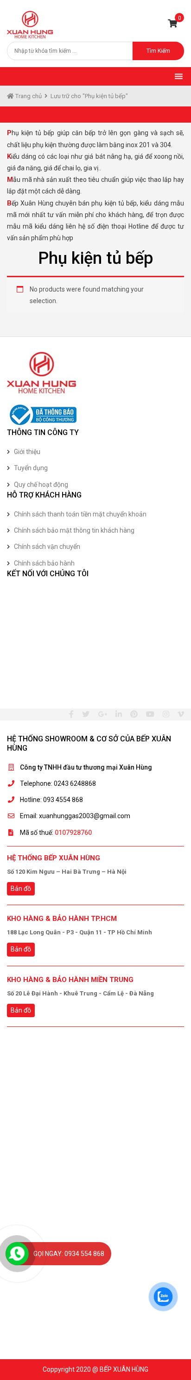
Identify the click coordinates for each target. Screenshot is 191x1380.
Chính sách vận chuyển (47, 546)
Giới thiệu (27, 451)
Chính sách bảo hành (44, 563)
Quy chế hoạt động (41, 484)
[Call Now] (17, 1253)
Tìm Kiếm (158, 51)
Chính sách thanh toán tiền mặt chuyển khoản (80, 514)
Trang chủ (28, 96)
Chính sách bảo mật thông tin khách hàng (74, 530)
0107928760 (73, 832)
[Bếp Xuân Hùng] (30, 24)
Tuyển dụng (31, 468)
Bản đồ (21, 888)
